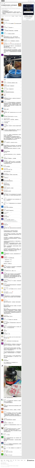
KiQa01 (5, 26)
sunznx (5, 269)
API (13, 460)
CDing (5, 252)
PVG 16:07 (11, 465)
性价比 (17, 16)
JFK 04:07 (17, 465)
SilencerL (5, 42)
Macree (5, 436)
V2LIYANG (5, 90)
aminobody (5, 182)
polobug (5, 29)
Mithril (5, 226)
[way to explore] (3, 1)
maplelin (5, 265)
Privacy (19, 460)
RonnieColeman (6, 279)
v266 (4, 179)
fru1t (4, 150)
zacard (5, 81)
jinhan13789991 (6, 287)
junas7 (5, 318)
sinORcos (5, 325)
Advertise (7, 460)
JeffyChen (5, 84)
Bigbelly (5, 141)
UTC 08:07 (8, 465)
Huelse (5, 294)
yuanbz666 (5, 124)
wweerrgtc (5, 87)
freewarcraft (5, 427)
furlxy (4, 408)
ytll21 (4, 335)
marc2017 (5, 111)
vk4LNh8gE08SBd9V (7, 121)
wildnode (5, 365)
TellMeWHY (5, 418)
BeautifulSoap (6, 168)
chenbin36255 (6, 23)
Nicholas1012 (6, 189)
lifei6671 (5, 209)
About (2, 460)
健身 (4, 3)
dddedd (5, 339)
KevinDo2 (5, 283)
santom (5, 165)
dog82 (5, 329)
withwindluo (5, 160)
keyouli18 (5, 186)
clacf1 (5, 6)
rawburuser (5, 223)
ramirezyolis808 (6, 319)
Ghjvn (5, 54)
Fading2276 (5, 256)
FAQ (15, 460)
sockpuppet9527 (6, 212)
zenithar (5, 272)
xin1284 (5, 453)
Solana (22, 460)
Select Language (11, 461)
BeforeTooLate (6, 206)
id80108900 (5, 215)
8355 (4, 35)
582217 (5, 404)
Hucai (4, 108)
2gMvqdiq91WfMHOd (7, 118)
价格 (20, 16)
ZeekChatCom (6, 315)
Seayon (5, 32)
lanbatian (5, 202)
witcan (5, 446)
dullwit (5, 157)
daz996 (5, 332)
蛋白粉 (13, 16)
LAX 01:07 (14, 465)
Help (4, 460)
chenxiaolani (6, 173)
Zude (4, 115)
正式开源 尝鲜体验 (28, 18)
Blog (11, 460)
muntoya (5, 203)
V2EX (2, 3)
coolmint (5, 97)
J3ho (4, 176)
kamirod (5, 421)
